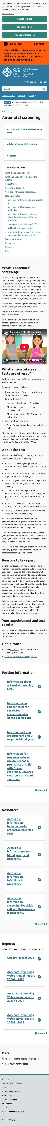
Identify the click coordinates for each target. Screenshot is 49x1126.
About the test (11, 184)
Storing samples (12, 196)
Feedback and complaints (12, 1083)
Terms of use (7, 1103)
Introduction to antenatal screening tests (24, 131)
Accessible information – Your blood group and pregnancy (19, 853)
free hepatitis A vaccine (18, 59)
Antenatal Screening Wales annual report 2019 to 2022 (20, 1018)
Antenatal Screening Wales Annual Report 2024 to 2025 (21, 975)
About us (5, 1079)
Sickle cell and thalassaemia (20, 228)
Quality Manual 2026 (20, 957)
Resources (10, 243)
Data (7, 251)
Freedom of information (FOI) (13, 1111)
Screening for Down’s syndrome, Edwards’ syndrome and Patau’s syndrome (22, 217)
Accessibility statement (11, 1091)
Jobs (4, 1087)
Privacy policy (7, 1095)
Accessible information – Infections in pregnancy (16, 878)
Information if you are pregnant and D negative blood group (21, 735)
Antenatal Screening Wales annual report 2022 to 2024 (20, 997)
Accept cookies (24, 19)
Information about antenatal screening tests (20, 685)
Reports (21, 95)
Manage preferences (24, 35)
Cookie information (9, 1099)
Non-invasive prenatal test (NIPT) (23, 224)
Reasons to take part (14, 188)
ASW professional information (22, 144)
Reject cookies (24, 27)
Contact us (12, 156)
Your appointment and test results (20, 192)
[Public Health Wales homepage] (20, 72)
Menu (31, 95)
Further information (14, 239)
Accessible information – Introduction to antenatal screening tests (20, 826)
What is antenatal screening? (18, 173)
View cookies (8, 13)
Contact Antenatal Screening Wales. (21, 656)
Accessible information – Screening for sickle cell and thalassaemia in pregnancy (21, 905)
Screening (8, 111)
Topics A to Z (8, 95)
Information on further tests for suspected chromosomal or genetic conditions (19, 710)
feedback (37, 102)
